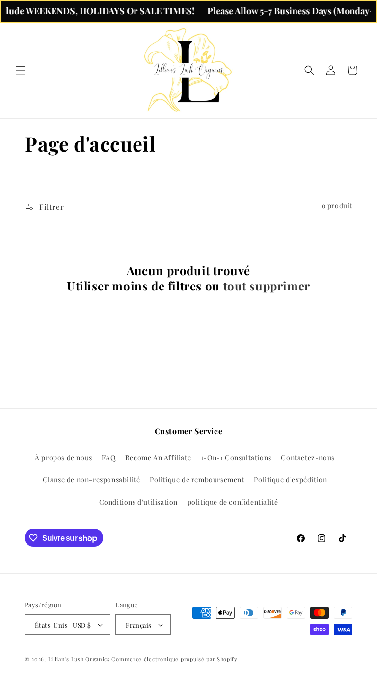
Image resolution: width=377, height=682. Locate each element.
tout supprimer (266, 285)
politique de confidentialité (233, 502)
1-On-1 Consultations (236, 457)
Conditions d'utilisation (138, 502)
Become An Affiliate (158, 457)
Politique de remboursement (197, 479)
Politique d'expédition (290, 479)
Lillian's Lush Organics (80, 659)
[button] (20, 70)
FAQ (108, 457)
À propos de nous (63, 457)
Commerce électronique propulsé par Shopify (174, 659)
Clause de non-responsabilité (91, 479)
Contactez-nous (307, 457)
